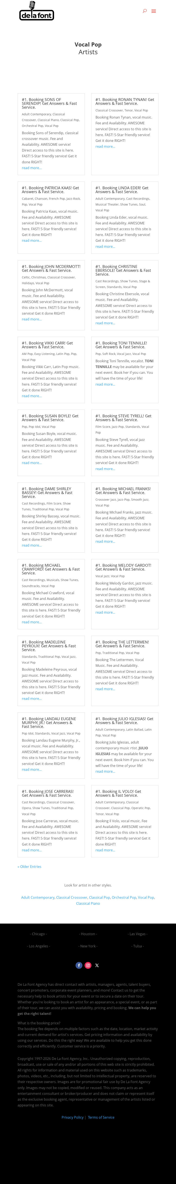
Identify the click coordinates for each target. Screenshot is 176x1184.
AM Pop (27, 354)
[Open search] (145, 10)
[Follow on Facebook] (79, 965)
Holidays (28, 283)
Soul (142, 204)
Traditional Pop (43, 509)
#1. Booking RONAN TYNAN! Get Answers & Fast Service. (125, 101)
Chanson (41, 199)
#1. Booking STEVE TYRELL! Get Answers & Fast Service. (123, 417)
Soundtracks (31, 586)
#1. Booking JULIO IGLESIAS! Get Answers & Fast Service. (124, 720)
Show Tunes (129, 204)
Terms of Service (100, 1117)
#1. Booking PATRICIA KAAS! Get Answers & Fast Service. (50, 189)
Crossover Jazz (106, 499)
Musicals (53, 580)
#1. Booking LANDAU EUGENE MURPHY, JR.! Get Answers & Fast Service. (49, 722)
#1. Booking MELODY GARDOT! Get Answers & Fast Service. (123, 567)
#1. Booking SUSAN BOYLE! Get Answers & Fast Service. (50, 417)
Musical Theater (107, 204)
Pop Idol (34, 427)
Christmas (38, 277)
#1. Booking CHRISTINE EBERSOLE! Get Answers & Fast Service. (123, 270)
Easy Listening (44, 354)
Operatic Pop (140, 808)
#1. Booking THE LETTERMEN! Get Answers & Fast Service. (122, 643)
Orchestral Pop (32, 126)
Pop (24, 204)
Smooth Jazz (140, 499)
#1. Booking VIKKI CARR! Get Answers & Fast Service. (47, 344)
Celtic (26, 277)
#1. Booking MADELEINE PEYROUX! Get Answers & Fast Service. (49, 645)
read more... (32, 167)
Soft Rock (108, 354)
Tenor (128, 110)
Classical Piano (48, 120)
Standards (114, 287)
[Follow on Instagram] (88, 965)
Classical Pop (69, 120)
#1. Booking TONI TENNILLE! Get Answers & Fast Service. (121, 344)
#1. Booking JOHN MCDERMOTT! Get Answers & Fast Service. (51, 268)
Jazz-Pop (118, 427)
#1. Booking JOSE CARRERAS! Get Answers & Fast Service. (48, 793)
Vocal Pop (52, 126)
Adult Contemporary (36, 114)
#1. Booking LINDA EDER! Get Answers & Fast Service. (122, 189)
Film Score (103, 427)
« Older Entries (29, 866)
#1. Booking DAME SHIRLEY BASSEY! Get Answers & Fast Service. (47, 492)
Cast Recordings (137, 199)
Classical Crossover (109, 110)
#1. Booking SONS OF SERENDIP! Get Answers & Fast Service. (49, 103)
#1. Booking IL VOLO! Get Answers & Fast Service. (118, 793)
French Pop (57, 199)
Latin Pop (63, 354)
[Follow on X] (97, 965)
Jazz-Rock (73, 199)
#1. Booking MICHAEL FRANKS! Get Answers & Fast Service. (123, 490)
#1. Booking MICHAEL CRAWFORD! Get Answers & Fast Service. (51, 569)
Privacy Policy (72, 1117)
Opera (26, 808)
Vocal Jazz (124, 354)
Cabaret (27, 199)
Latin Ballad (134, 729)
